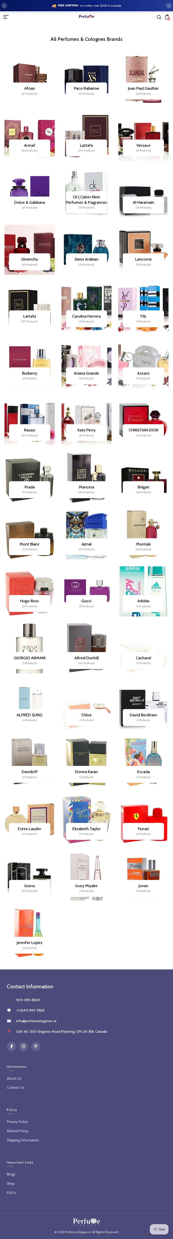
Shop (11, 1183)
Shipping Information (23, 1140)
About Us (14, 1078)
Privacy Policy (17, 1122)
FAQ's (11, 1193)
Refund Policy (17, 1131)
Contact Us (15, 1087)
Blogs (11, 1174)
